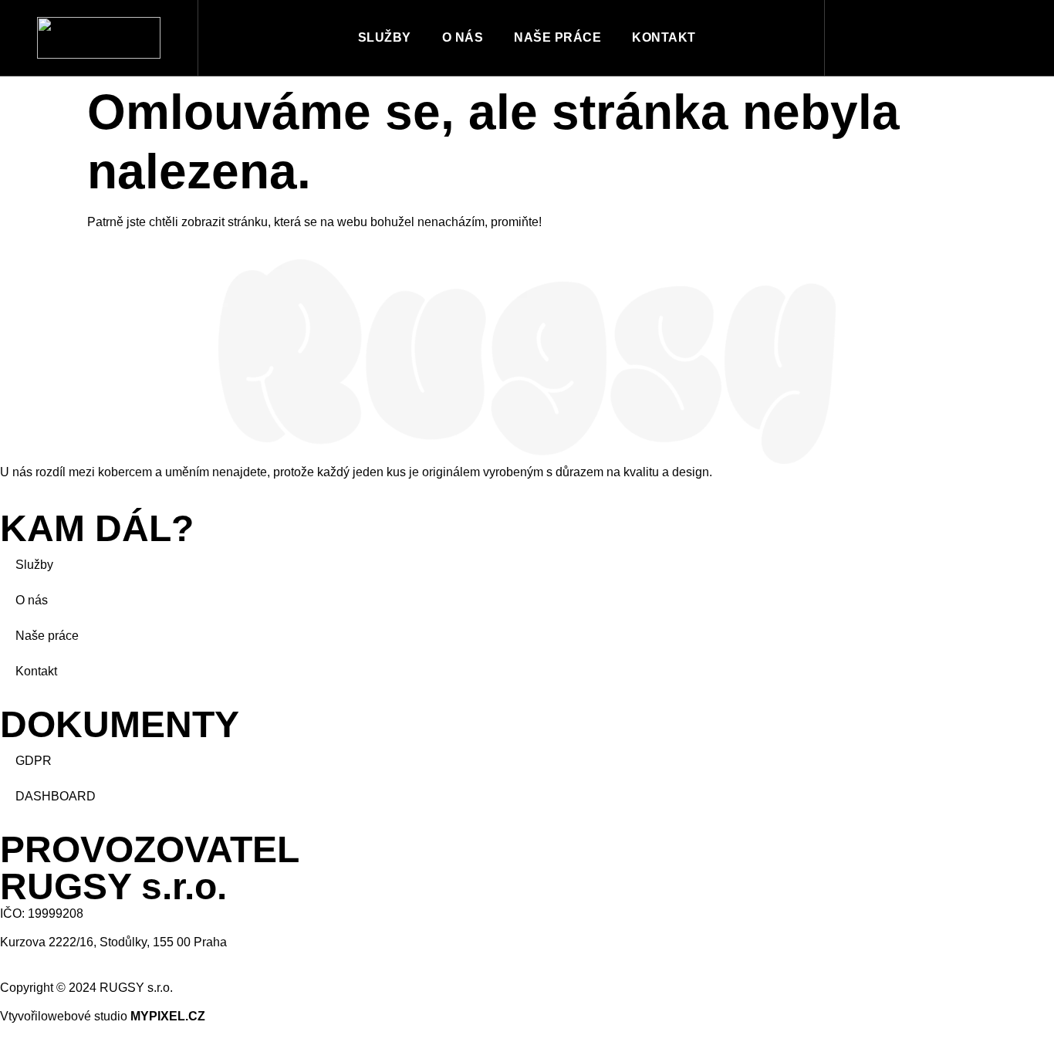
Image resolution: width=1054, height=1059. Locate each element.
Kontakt (664, 37)
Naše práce (557, 37)
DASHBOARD (55, 796)
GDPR (33, 760)
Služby (384, 37)
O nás (463, 37)
